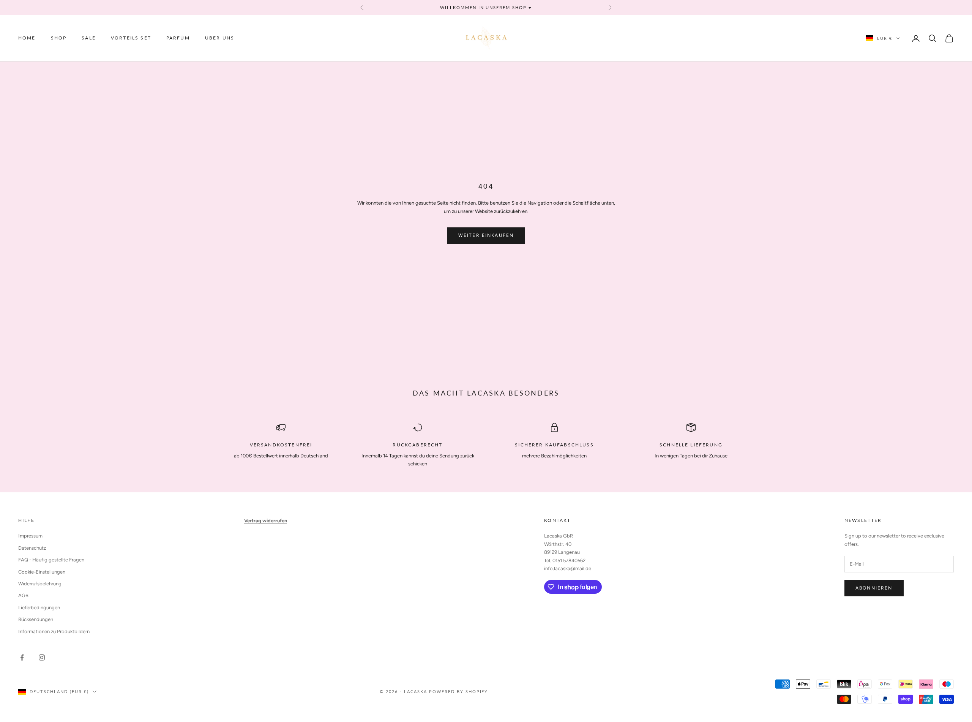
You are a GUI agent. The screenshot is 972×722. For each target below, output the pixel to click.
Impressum (30, 536)
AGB (23, 595)
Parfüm (178, 38)
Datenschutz (32, 548)
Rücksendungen (35, 619)
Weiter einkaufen (486, 235)
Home (27, 38)
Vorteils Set (131, 38)
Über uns (219, 38)
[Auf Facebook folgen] (22, 657)
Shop (59, 38)
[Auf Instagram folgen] (42, 657)
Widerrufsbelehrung (40, 583)
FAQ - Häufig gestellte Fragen (51, 560)
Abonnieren (874, 588)
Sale (89, 38)
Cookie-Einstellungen (41, 572)
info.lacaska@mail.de (567, 568)
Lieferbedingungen (39, 607)
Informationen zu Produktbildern (54, 631)
